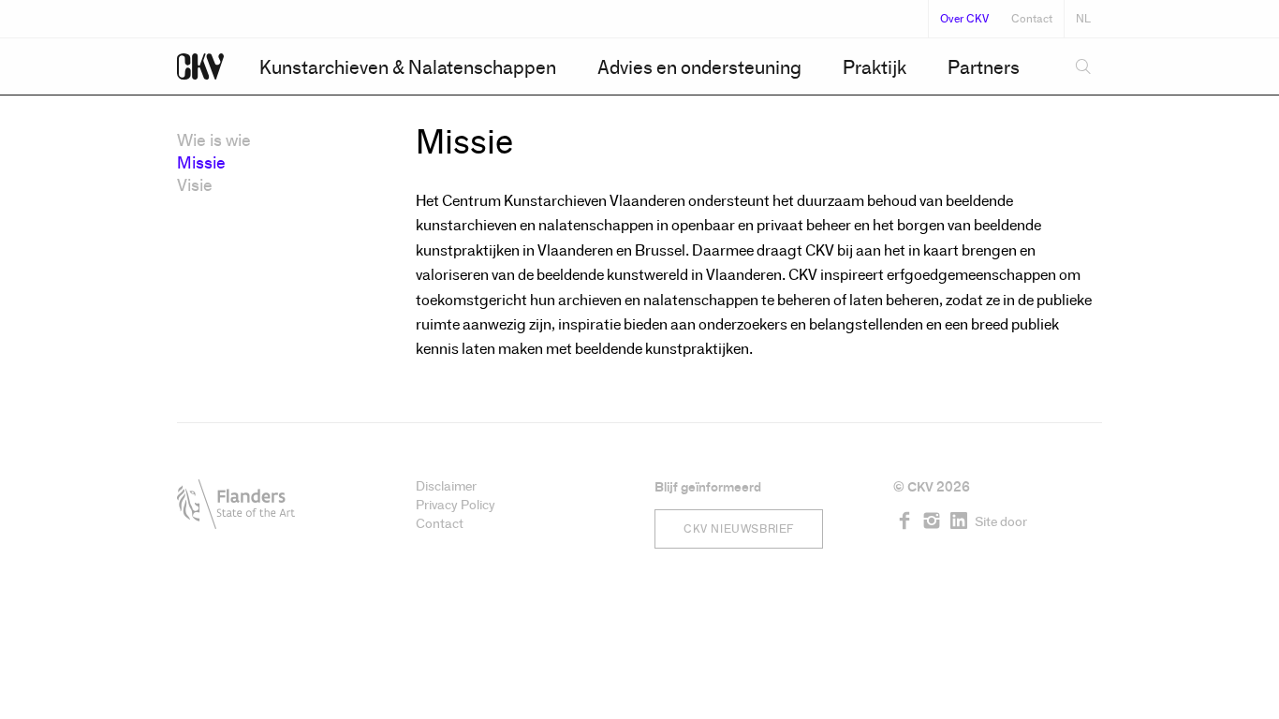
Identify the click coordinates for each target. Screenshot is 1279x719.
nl (1083, 18)
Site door (1001, 522)
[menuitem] (408, 67)
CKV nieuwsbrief (739, 529)
